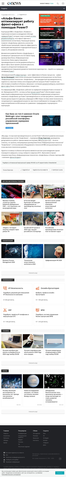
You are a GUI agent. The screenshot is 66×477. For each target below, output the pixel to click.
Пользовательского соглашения (11, 474)
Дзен (44, 445)
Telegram (46, 442)
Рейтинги (6, 438)
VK (44, 436)
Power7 (10, 36)
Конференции (22, 433)
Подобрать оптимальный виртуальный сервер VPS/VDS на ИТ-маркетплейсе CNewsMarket (29, 163)
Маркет (20, 439)
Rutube (45, 440)
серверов (4, 36)
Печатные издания (24, 446)
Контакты (36, 440)
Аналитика (6, 436)
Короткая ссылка (58, 170)
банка (34, 47)
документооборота (49, 84)
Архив (5, 442)
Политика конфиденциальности (15, 457)
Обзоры (5, 440)
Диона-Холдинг (15, 157)
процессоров (35, 92)
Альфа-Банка (27, 53)
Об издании (36, 433)
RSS (7, 455)
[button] (57, 3)
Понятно (59, 473)
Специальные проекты (22, 436)
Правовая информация (13, 462)
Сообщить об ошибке (12, 459)
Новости (5, 433)
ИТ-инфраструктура (19, 75)
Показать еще (33, 273)
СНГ (49, 140)
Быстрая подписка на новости (15, 452)
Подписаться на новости (40, 170)
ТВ (19, 444)
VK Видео (46, 438)
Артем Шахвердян (7, 77)
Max (44, 433)
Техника (20, 442)
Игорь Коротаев (44, 138)
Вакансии (36, 438)
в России (44, 140)
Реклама (35, 436)
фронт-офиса (5, 86)
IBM (14, 90)
